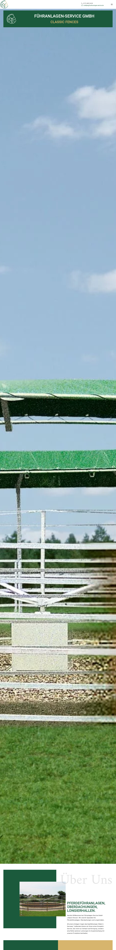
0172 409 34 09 (88, 3)
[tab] (21, 907)
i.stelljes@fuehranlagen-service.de (93, 5)
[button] (112, 4)
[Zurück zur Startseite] (4, 4)
